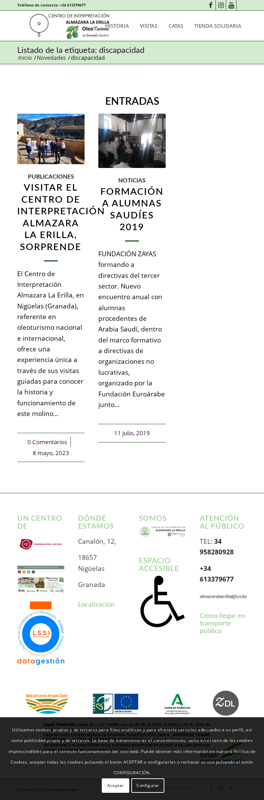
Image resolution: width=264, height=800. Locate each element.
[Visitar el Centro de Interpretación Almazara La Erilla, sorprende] (51, 139)
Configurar (147, 785)
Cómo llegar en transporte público (222, 623)
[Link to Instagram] (221, 5)
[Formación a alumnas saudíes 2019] (132, 141)
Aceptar (115, 785)
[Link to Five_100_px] (241, 5)
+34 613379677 (73, 5)
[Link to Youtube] (231, 5)
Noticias (131, 180)
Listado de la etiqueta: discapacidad (80, 50)
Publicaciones (51, 177)
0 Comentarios (47, 442)
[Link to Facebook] (211, 5)
